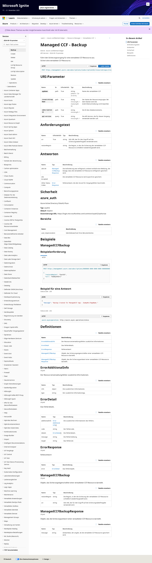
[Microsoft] (3, 18)
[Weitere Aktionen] (110, 38)
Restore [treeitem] (13, 75)
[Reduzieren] (26, 36)
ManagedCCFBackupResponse (56, 171)
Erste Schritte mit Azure (139, 24)
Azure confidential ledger (56, 38)
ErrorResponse (46, 349)
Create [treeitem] (13, 54)
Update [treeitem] (13, 79)
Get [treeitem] (12, 61)
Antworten (130, 47)
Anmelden (146, 18)
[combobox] (14, 40)
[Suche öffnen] (139, 18)
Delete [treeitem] (13, 57)
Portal (126, 24)
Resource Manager (74, 38)
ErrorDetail (45, 345)
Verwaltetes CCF (88, 38)
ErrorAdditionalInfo (48, 341)
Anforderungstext (133, 45)
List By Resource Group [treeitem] (16, 66)
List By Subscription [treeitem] (17, 71)
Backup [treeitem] (13, 50)
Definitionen (131, 56)
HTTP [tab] (43, 257)
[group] (76, 70)
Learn (43, 38)
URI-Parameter (132, 42)
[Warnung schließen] (148, 4)
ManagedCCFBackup (48, 353)
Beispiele (130, 53)
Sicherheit (130, 50)
